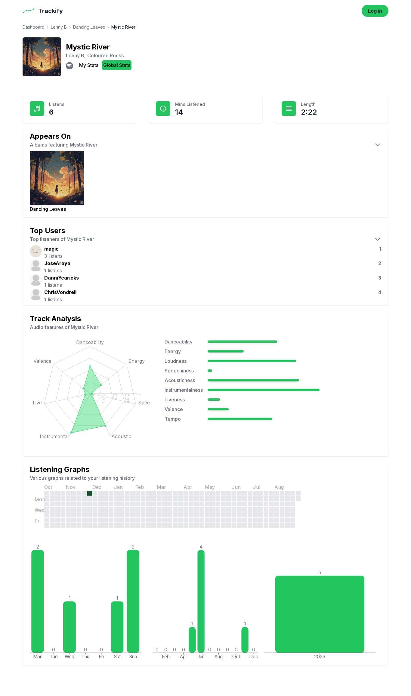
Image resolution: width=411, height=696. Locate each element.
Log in (375, 11)
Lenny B (59, 27)
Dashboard (34, 27)
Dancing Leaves (89, 27)
